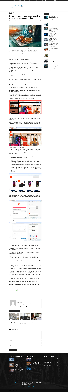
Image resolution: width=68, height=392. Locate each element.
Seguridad (12, 12)
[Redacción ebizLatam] (10, 20)
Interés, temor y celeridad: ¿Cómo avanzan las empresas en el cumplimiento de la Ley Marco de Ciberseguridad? (25, 322)
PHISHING (38, 284)
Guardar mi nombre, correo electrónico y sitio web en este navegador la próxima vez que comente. (25, 347)
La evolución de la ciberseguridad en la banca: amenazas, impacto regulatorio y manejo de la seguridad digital (53, 18)
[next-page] (11, 325)
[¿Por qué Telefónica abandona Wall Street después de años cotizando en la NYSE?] (11, 359)
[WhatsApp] (17, 290)
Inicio (10, 12)
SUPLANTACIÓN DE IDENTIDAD (24, 285)
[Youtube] (58, 0)
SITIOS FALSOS (17, 285)
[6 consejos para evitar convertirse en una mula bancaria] (46, 39)
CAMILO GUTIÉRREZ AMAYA (17, 284)
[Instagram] (54, 0)
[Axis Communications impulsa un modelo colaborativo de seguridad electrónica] (14, 316)
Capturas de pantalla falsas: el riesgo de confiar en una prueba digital (36, 322)
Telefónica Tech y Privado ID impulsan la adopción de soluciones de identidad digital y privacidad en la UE (54, 55)
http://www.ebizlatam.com (20, 302)
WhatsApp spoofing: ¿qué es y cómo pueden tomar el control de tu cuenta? (53, 44)
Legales (22, 319)
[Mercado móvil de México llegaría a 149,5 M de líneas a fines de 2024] (29, 368)
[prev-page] (9, 325)
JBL (35, 284)
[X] (55, 0)
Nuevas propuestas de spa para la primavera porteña (36, 363)
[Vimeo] (56, 0)
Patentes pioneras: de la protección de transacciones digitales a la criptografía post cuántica (53, 29)
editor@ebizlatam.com (30, 386)
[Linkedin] (20, 306)
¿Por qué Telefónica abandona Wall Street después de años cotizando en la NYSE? (19, 359)
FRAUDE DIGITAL (32, 284)
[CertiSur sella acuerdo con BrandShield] (46, 24)
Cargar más (51, 70)
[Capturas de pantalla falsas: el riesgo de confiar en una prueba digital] (36, 316)
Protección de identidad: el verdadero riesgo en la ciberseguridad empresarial (53, 61)
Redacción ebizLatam (14, 20)
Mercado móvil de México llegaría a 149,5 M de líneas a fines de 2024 (36, 367)
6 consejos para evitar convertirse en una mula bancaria (53, 39)
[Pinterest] (14, 290)
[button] (57, 10)
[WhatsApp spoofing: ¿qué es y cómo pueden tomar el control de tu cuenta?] (46, 44)
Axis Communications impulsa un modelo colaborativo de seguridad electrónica (14, 322)
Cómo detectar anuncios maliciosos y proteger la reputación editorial (53, 34)
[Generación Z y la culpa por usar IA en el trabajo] (11, 370)
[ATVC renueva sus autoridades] (29, 359)
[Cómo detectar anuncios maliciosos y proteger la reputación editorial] (46, 34)
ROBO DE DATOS (12, 285)
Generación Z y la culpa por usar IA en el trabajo (19, 370)
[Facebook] (53, 0)
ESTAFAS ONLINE (26, 284)
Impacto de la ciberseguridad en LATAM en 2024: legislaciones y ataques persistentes (53, 49)
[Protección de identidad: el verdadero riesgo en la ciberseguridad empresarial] (46, 61)
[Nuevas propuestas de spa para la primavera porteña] (29, 363)
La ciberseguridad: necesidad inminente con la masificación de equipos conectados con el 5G (53, 66)
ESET (22, 284)
